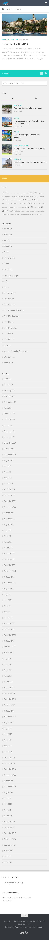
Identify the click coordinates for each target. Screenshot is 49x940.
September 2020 (10, 647)
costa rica (14, 196)
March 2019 (8, 751)
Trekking (7, 345)
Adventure (17, 105)
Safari (6, 281)
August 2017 (8, 850)
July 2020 (7, 658)
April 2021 (7, 612)
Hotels (16, 118)
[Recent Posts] (13, 98)
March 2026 (8, 384)
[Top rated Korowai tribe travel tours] (7, 109)
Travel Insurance (10, 328)
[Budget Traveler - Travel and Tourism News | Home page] (6, 3)
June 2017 (8, 862)
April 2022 (7, 542)
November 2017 (10, 839)
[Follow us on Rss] (45, 73)
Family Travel (40, 196)
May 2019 (7, 740)
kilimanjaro (22, 199)
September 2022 (10, 518)
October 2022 (9, 513)
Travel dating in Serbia (15, 43)
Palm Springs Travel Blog (13, 882)
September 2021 (10, 582)
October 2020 (9, 641)
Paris (30, 203)
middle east (5, 203)
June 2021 (8, 600)
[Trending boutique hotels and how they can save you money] (7, 122)
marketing (42, 200)
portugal (4, 207)
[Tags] (35, 98)
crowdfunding (21, 196)
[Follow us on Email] (41, 73)
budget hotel (40, 193)
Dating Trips (28, 196)
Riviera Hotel (17, 207)
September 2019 (10, 716)
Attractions (32, 192)
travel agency (22, 211)
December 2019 (10, 699)
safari (30, 206)
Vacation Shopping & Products (15, 351)
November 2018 (10, 775)
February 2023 (9, 489)
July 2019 (7, 728)
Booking (7, 240)
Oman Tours (17, 203)
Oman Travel (23, 203)
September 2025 (10, 402)
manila (37, 200)
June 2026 (8, 379)
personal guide (36, 203)
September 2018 (10, 786)
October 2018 (9, 781)
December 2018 (10, 769)
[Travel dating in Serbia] (24, 25)
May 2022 (7, 536)
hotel (3, 200)
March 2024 (8, 425)
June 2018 (8, 804)
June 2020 (8, 664)
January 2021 (9, 629)
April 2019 (7, 746)
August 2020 (8, 652)
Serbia (38, 207)
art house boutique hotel (20, 193)
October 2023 (9, 448)
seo (35, 207)
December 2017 (10, 833)
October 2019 (9, 711)
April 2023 (7, 478)
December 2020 (10, 635)
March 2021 (8, 617)
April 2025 (7, 408)
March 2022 (8, 547)
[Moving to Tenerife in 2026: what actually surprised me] (7, 149)
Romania (23, 207)
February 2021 (9, 623)
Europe (7, 252)
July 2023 (7, 466)
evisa (34, 196)
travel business (30, 211)
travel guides (5, 214)
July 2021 (7, 594)
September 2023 (10, 454)
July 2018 (7, 798)
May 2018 (7, 810)
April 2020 (7, 676)
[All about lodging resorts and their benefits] (7, 135)
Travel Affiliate (9, 299)
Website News (9, 357)
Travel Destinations (10, 39)
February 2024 (9, 431)
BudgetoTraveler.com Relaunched (16, 897)
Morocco (11, 203)
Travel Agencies (10, 304)
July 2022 (7, 530)
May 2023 (7, 472)
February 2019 (9, 757)
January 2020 (9, 693)
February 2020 (9, 687)
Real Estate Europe (11, 275)
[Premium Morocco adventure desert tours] (7, 163)
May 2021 (7, 606)
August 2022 (8, 524)
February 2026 (9, 390)
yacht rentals (38, 214)
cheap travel (8, 196)
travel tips (19, 214)
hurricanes (8, 200)
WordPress (19, 927)
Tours (6, 287)
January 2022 (9, 559)
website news (30, 214)
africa (5, 192)
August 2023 (8, 460)
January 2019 (9, 763)
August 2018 (8, 792)
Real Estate (8, 269)
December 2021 (10, 565)
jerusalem (14, 200)
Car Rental (8, 246)
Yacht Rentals (9, 363)
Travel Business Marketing (14, 310)
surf (11, 211)
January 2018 (9, 827)
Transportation (10, 293)
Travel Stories (9, 339)
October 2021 (9, 577)
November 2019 (10, 705)
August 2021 (8, 588)
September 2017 (10, 845)
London (31, 199)
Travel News (12, 214)
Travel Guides (9, 322)
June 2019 (8, 734)
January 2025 (9, 419)
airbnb (10, 193)
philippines (44, 203)
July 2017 (7, 856)
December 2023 (10, 443)
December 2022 (10, 501)
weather (24, 214)
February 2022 (9, 553)
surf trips (15, 211)
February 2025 (9, 414)
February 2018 (9, 821)
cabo (3, 196)
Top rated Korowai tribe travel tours (28, 108)
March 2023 (8, 483)
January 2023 (9, 495)
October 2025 (9, 396)
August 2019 (8, 722)
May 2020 (7, 670)
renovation (10, 207)
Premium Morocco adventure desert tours (30, 162)
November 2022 (10, 507)
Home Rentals (9, 258)
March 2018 (8, 815)
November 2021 (10, 571)
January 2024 (9, 437)
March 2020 (8, 681)
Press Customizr (37, 927)
